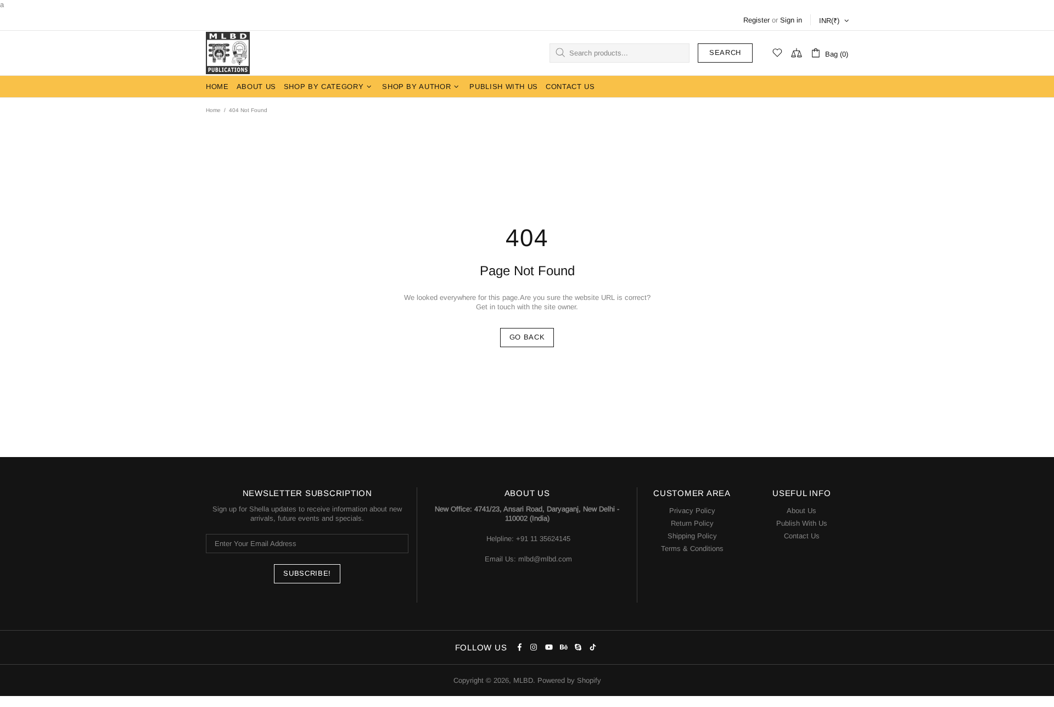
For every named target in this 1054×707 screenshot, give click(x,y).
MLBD (228, 53)
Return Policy (692, 523)
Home (213, 110)
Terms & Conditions (692, 548)
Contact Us (802, 536)
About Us (801, 510)
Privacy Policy (692, 510)
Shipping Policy (692, 536)
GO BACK (527, 337)
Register (756, 20)
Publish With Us (801, 523)
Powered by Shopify (569, 680)
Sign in (791, 20)
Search (725, 52)
